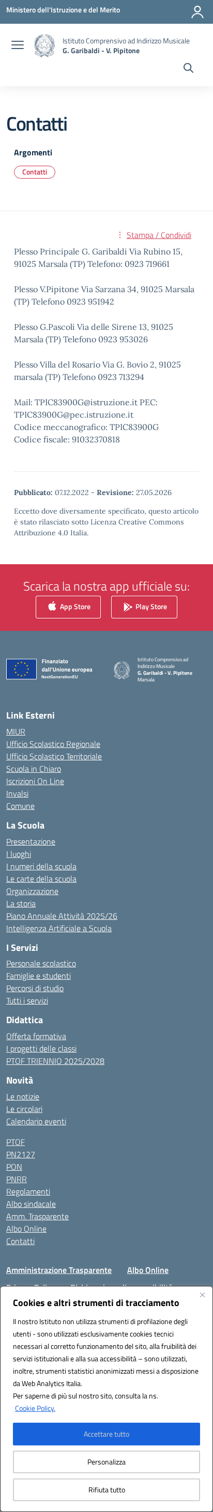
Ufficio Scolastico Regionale (53, 744)
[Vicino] (202, 1294)
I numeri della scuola (41, 866)
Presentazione (30, 841)
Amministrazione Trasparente (59, 1270)
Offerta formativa (36, 1036)
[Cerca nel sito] (188, 69)
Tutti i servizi (27, 1000)
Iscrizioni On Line (35, 781)
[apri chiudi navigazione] (17, 46)
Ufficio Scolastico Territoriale (54, 756)
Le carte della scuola (41, 878)
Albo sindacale (31, 1204)
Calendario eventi (36, 1121)
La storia (21, 903)
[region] (106, 1399)
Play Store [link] (150, 606)
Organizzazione (32, 891)
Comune (20, 806)
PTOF (15, 1142)
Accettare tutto (106, 1433)
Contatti (34, 171)
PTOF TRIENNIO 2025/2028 (55, 1061)
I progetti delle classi (41, 1048)
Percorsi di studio (35, 988)
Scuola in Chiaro (33, 768)
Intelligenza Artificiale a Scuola (59, 928)
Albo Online (26, 1228)
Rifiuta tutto (106, 1489)
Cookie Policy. (35, 1408)
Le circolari (24, 1109)
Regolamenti (28, 1191)
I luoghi (18, 854)
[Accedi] (197, 12)
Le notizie (22, 1096)
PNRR (16, 1179)
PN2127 (20, 1154)
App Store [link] (74, 606)
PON (14, 1166)
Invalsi (17, 793)
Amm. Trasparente (37, 1216)
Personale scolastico (41, 963)
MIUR (15, 731)
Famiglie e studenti (38, 975)
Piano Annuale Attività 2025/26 (61, 916)
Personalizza (106, 1461)
